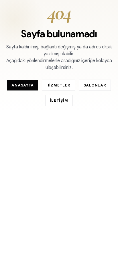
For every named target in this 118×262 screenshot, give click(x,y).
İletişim (59, 100)
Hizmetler (58, 85)
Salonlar (95, 85)
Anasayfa (22, 85)
